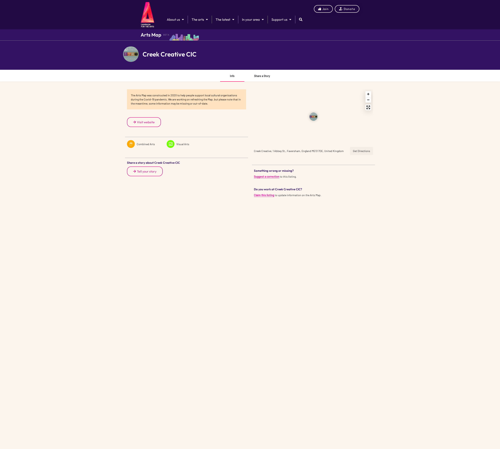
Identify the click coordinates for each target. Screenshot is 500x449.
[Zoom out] (368, 100)
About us (173, 19)
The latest (223, 19)
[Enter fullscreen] (368, 107)
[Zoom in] (368, 94)
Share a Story (262, 76)
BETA (166, 34)
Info (232, 76)
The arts (198, 19)
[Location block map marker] (313, 117)
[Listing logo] (131, 54)
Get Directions (361, 151)
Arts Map (151, 35)
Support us (279, 19)
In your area (251, 19)
